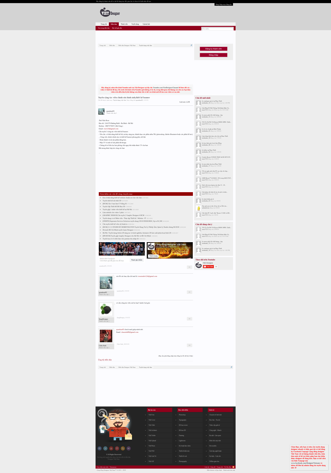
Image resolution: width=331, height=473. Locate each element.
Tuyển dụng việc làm (119, 100)
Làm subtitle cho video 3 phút (113, 212)
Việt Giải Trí (152, 456)
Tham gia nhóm (136, 260)
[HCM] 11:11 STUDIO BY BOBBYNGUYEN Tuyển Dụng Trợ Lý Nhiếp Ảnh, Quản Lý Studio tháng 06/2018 (141, 227)
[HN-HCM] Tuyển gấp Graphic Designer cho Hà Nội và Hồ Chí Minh (127, 236)
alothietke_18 (206, 138)
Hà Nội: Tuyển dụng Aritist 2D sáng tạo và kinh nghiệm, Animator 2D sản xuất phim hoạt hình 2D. (137, 233)
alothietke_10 (206, 103)
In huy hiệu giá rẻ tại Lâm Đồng (211, 143)
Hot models (212, 446)
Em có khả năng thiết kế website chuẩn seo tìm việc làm (122, 198)
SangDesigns (103, 319)
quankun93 (139, 100)
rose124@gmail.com (111, 129)
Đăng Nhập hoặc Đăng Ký (224, 4)
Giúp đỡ (212, 467)
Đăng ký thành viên (213, 49)
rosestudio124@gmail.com (147, 276)
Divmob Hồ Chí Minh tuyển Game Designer (118, 230)
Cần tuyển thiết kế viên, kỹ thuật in (115, 224)
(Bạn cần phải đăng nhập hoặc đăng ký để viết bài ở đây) (176, 356)
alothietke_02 (206, 201)
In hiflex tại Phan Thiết (209, 150)
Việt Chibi (152, 425)
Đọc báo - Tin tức (214, 420)
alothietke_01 (206, 131)
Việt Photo (152, 446)
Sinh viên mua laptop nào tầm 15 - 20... (214, 185)
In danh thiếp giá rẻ (208, 199)
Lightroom (182, 441)
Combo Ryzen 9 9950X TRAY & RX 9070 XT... (216, 157)
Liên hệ (207, 467)
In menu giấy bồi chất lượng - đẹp (212, 115)
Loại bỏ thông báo (191, 88)
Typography (182, 420)
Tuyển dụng (135, 24)
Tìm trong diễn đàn (104, 28)
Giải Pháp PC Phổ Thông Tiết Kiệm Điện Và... (216, 108)
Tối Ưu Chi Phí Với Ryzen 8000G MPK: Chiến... (216, 122)
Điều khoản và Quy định (214, 470)
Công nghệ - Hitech (215, 430)
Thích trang (153, 256)
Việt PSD (151, 451)
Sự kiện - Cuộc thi (215, 456)
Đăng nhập (213, 55)
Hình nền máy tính (215, 441)
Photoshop (182, 415)
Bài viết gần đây (117, 28)
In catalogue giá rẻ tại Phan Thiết (212, 101)
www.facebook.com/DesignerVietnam (305, 463)
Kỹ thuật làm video (185, 446)
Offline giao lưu (214, 461)
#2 (189, 292)
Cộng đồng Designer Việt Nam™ (111, 470)
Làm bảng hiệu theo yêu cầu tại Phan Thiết (215, 136)
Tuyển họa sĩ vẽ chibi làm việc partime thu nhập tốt (121, 239)
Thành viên (124, 24)
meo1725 (205, 110)
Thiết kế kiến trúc (184, 451)
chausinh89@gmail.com (129, 332)
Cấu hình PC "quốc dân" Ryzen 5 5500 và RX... (216, 213)
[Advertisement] (165, 36)
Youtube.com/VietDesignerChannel (166, 88)
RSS (233, 467)
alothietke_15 (206, 117)
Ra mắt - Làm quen (215, 435)
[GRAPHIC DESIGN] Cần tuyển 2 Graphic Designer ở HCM (123, 215)
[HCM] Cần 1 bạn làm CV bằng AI (115, 204)
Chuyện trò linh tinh (215, 415)
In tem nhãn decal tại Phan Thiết (211, 164)
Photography (183, 461)
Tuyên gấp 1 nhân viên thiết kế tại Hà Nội (117, 209)
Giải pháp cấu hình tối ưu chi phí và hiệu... (215, 192)
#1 (189, 267)
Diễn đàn (114, 24)
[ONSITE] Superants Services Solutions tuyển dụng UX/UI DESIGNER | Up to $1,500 (132, 221)
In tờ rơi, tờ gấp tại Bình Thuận (211, 129)
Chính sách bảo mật (229, 470)
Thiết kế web (183, 456)
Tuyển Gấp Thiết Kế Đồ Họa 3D (114, 206)
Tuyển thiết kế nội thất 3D (112, 201)
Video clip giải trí (214, 425)
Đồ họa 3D (182, 430)
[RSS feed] (123, 450)
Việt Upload (152, 441)
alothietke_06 (206, 145)
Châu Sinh (102, 346)
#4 (189, 345)
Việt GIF (151, 461)
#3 (189, 319)
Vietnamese (113, 467)
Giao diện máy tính (102, 467)
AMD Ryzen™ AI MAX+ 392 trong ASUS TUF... (217, 178)
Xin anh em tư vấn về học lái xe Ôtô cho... (215, 206)
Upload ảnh (146, 24)
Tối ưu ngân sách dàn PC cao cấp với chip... (215, 171)
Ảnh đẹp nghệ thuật (215, 451)
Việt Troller (152, 435)
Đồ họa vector (183, 425)
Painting (181, 435)
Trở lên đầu (227, 467)
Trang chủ (104, 24)
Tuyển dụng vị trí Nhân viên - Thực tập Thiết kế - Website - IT (124, 218)
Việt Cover (152, 420)
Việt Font (151, 415)
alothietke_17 (206, 166)
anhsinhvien (205, 208)
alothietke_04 (206, 152)
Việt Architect (153, 430)
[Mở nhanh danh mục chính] (191, 45)
